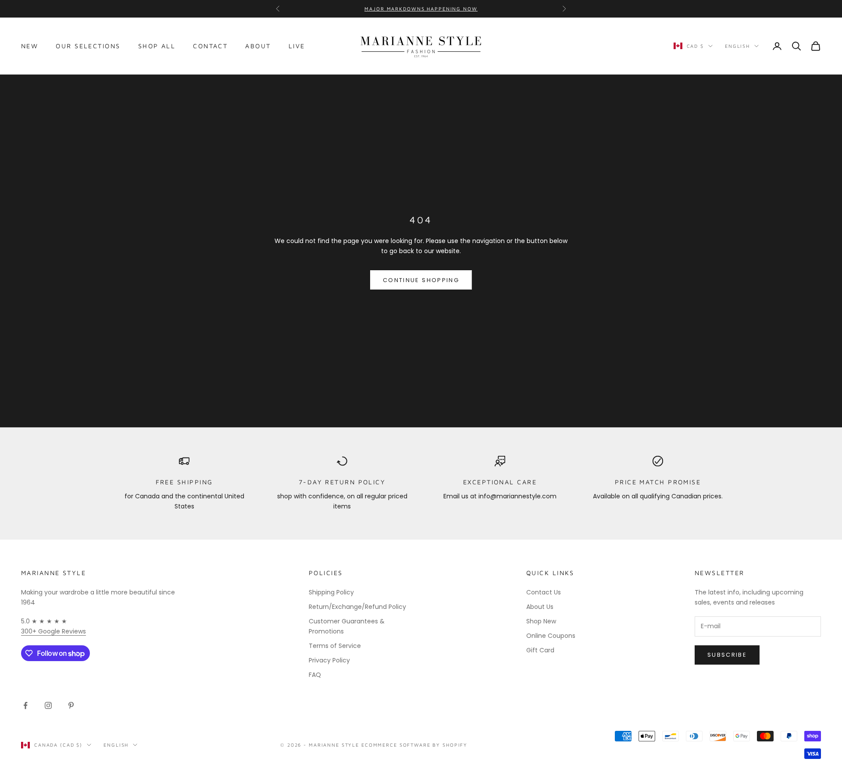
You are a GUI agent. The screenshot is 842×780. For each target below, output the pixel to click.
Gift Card (540, 650)
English (737, 46)
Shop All (157, 46)
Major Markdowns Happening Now (420, 8)
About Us (539, 606)
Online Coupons (550, 635)
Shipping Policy (331, 592)
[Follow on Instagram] (48, 705)
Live (297, 46)
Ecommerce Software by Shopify (414, 745)
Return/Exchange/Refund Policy (357, 606)
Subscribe (727, 655)
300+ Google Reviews (53, 631)
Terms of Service (335, 645)
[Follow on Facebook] (25, 705)
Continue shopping (421, 280)
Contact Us (543, 592)
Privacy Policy (329, 660)
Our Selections (88, 46)
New (29, 46)
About (258, 46)
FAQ (315, 674)
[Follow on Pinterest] (71, 705)
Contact (210, 46)
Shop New (541, 621)
